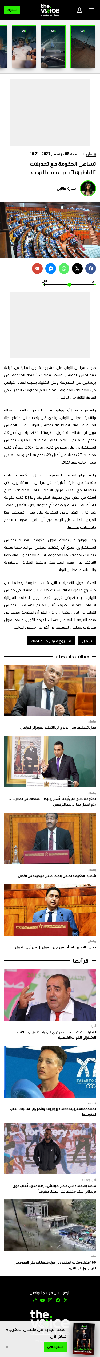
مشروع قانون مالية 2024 (51, 641)
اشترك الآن (55, 1347)
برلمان (91, 154)
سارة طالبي (66, 188)
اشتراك (12, 10)
